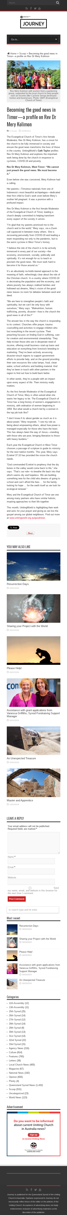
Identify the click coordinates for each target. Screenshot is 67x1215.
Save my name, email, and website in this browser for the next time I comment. (33, 891)
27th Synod (15, 1019)
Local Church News (19, 1064)
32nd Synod (15, 1040)
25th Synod (15, 1011)
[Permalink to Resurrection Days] (33, 580)
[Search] (57, 2)
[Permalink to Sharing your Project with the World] (33, 622)
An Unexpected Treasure (21, 758)
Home (13, 53)
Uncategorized (16, 1093)
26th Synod (15, 1015)
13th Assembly (16, 1007)
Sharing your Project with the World (27, 626)
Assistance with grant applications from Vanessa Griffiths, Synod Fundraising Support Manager (33, 713)
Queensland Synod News (22, 1085)
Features (13, 1056)
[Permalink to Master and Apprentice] (33, 796)
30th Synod (15, 1032)
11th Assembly (16, 1003)
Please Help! (14, 668)
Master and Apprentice (20, 800)
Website (12, 877)
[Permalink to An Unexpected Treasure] (33, 754)
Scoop (22, 53)
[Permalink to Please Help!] (33, 664)
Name (11, 857)
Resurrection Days (18, 583)
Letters (12, 1060)
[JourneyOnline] (33, 25)
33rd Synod (15, 1044)
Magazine (14, 1068)
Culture (12, 1052)
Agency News (16, 1048)
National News (16, 1073)
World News (15, 1097)
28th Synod (15, 1023)
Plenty (12, 1081)
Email (11, 867)
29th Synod (15, 1027)
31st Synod (15, 1036)
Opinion (13, 1077)
